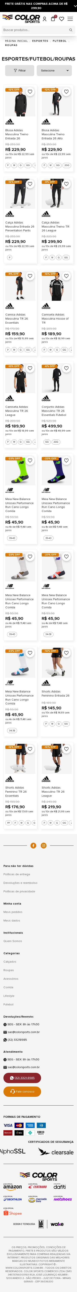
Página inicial (16, 41)
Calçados (9, 961)
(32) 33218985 (17, 1040)
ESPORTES (40, 41)
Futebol (8, 1004)
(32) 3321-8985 (25, 1078)
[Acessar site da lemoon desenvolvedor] (30, 1224)
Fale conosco (25, 1091)
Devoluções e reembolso (20, 883)
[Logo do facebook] (33, 845)
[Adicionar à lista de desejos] (30, 91)
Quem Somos (12, 941)
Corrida (8, 987)
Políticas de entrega (16, 874)
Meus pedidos (12, 912)
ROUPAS (11, 45)
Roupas (8, 970)
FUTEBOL (60, 41)
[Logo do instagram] (44, 845)
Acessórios (10, 979)
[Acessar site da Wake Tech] (57, 1224)
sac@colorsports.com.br (24, 1032)
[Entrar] (44, 19)
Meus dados (11, 920)
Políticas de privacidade (19, 891)
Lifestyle (8, 996)
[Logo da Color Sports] (38, 1177)
